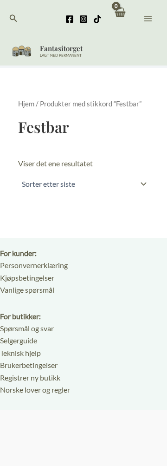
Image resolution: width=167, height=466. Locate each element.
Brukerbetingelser (29, 365)
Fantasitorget (61, 48)
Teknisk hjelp (20, 352)
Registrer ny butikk (30, 377)
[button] (13, 18)
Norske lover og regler (35, 389)
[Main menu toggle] (148, 18)
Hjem (26, 103)
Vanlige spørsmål (27, 289)
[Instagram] (83, 19)
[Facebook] (69, 19)
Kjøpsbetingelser (27, 277)
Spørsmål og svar (27, 328)
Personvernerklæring (34, 265)
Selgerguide (18, 340)
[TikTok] (97, 19)
